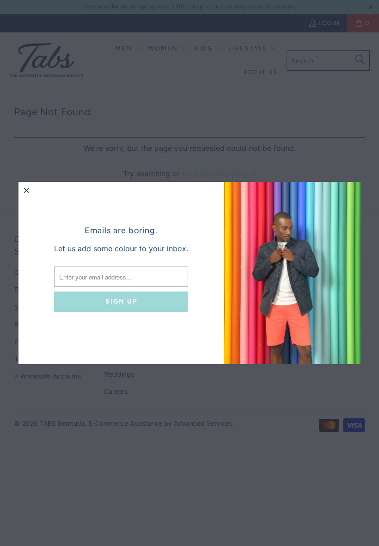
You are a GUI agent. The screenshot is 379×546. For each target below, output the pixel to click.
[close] (26, 190)
